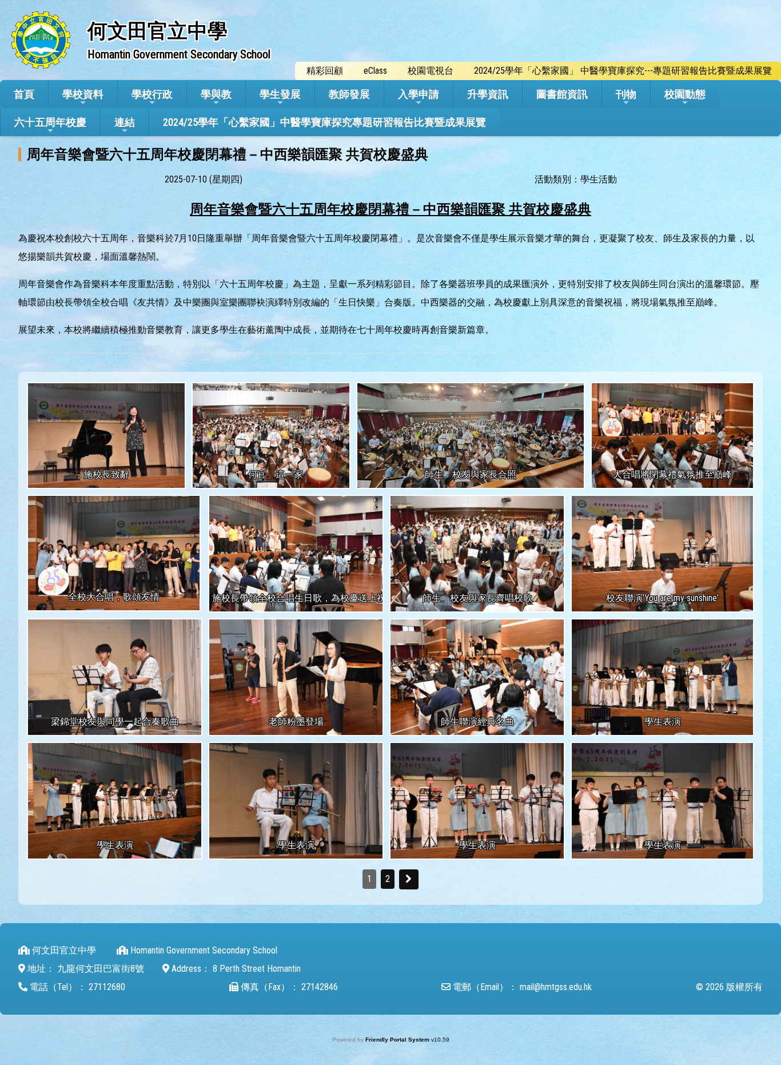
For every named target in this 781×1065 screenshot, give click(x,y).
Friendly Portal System (398, 1039)
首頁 (24, 94)
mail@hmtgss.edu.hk (556, 986)
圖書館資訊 (562, 94)
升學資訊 (487, 94)
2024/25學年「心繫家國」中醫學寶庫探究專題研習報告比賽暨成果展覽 (324, 122)
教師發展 (349, 94)
